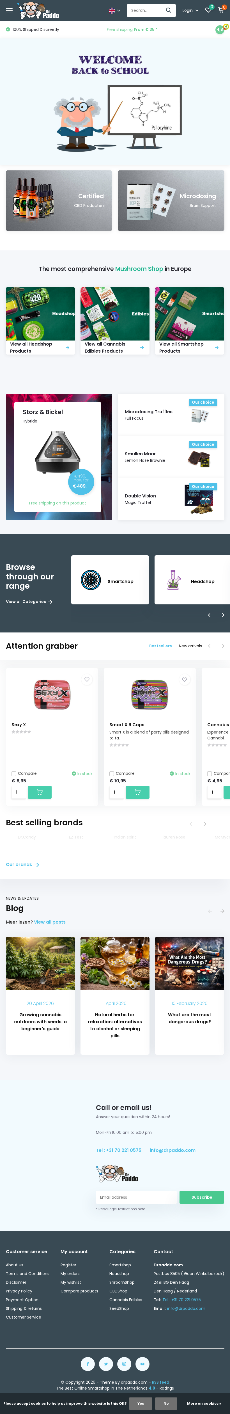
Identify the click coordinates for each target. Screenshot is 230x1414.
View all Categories (26, 601)
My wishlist (71, 1282)
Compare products (79, 1291)
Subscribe (202, 1197)
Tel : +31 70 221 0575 (118, 1150)
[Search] (169, 10)
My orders (70, 1273)
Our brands (19, 864)
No (166, 1403)
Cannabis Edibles (125, 1300)
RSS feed (160, 1382)
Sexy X (19, 725)
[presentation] (210, 615)
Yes (140, 1403)
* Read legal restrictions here (120, 1209)
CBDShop (118, 1291)
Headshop (119, 1273)
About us (14, 1265)
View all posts (50, 922)
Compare (27, 773)
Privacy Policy (19, 1291)
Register (68, 1265)
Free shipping (132, 29)
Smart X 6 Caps (126, 725)
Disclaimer (16, 1282)
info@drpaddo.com (173, 1150)
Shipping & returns (24, 1308)
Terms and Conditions (27, 1273)
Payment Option (22, 1300)
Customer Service (23, 1317)
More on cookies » (204, 1403)
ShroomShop (122, 1282)
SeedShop (119, 1308)
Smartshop (120, 1265)
